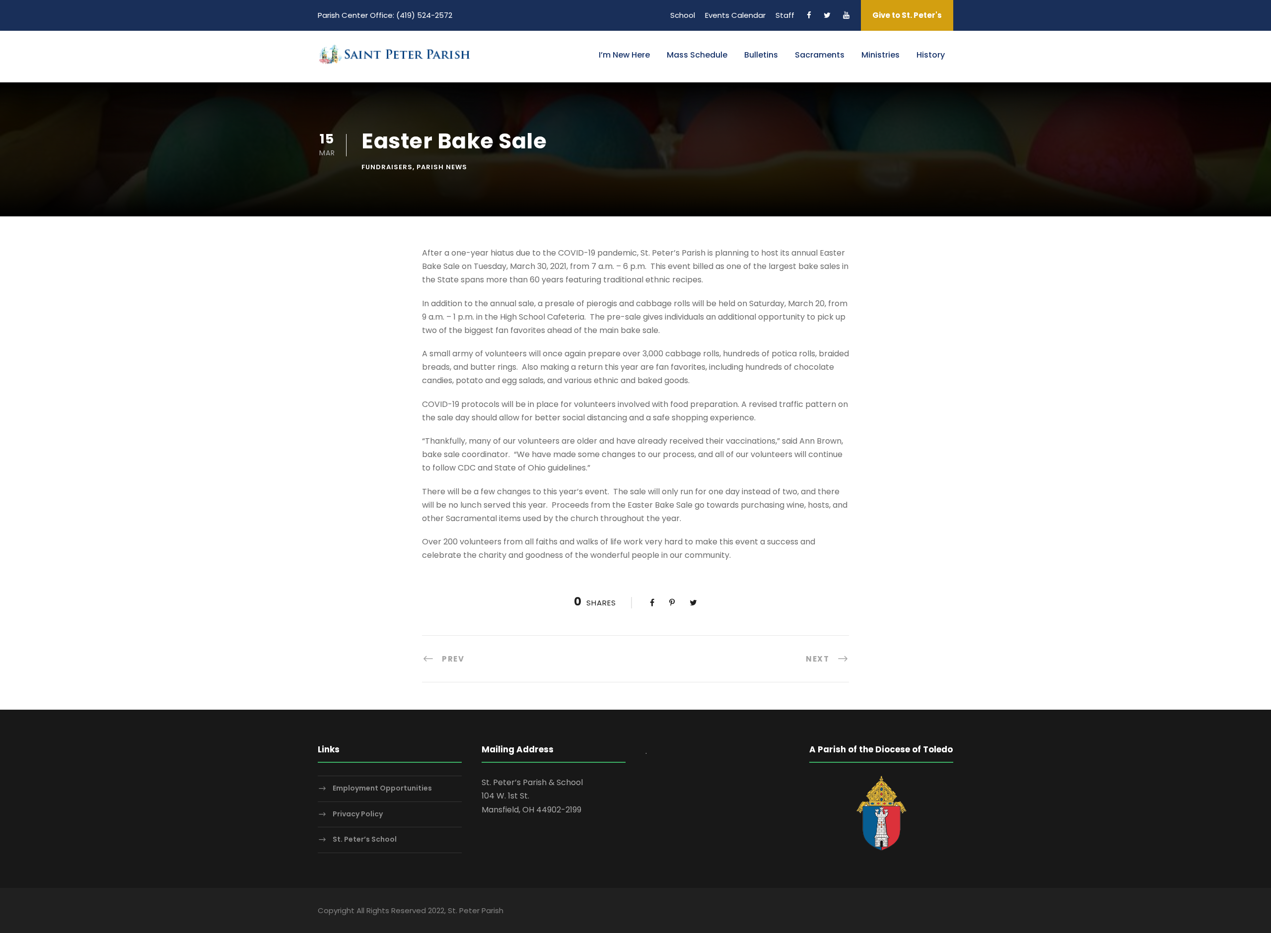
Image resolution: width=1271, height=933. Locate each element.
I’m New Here (624, 55)
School (682, 15)
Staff (785, 15)
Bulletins (761, 55)
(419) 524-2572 (424, 15)
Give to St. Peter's (907, 15)
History (931, 55)
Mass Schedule (697, 55)
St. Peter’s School (365, 840)
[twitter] (827, 15)
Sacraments (820, 55)
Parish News (442, 167)
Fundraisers (387, 167)
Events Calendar (735, 15)
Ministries (880, 55)
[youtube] (846, 15)
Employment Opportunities (382, 788)
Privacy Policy (358, 814)
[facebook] (809, 15)
